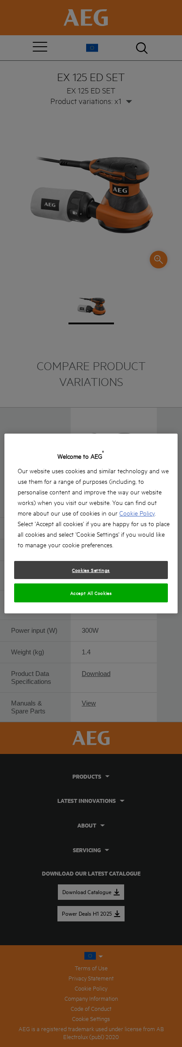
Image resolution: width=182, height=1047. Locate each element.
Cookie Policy (137, 513)
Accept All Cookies (91, 592)
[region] (90, 523)
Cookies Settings (91, 569)
